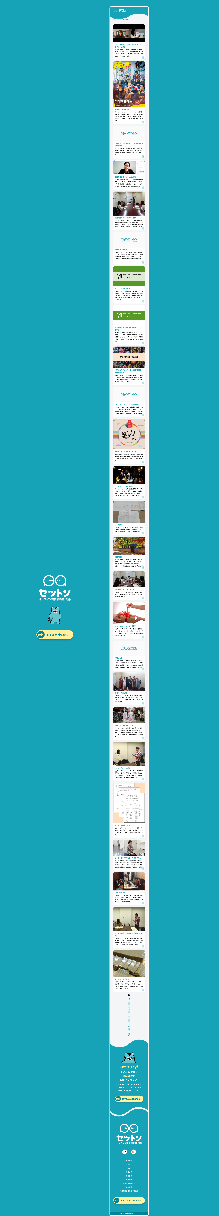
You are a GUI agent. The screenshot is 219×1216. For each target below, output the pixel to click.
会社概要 (129, 1179)
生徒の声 (129, 1172)
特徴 (129, 1164)
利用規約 (129, 1187)
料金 (129, 1168)
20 (129, 1026)
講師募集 (129, 1176)
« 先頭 (129, 998)
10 (129, 1023)
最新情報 (129, 1161)
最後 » (129, 1034)
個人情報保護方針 (129, 1183)
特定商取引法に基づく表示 (129, 1191)
